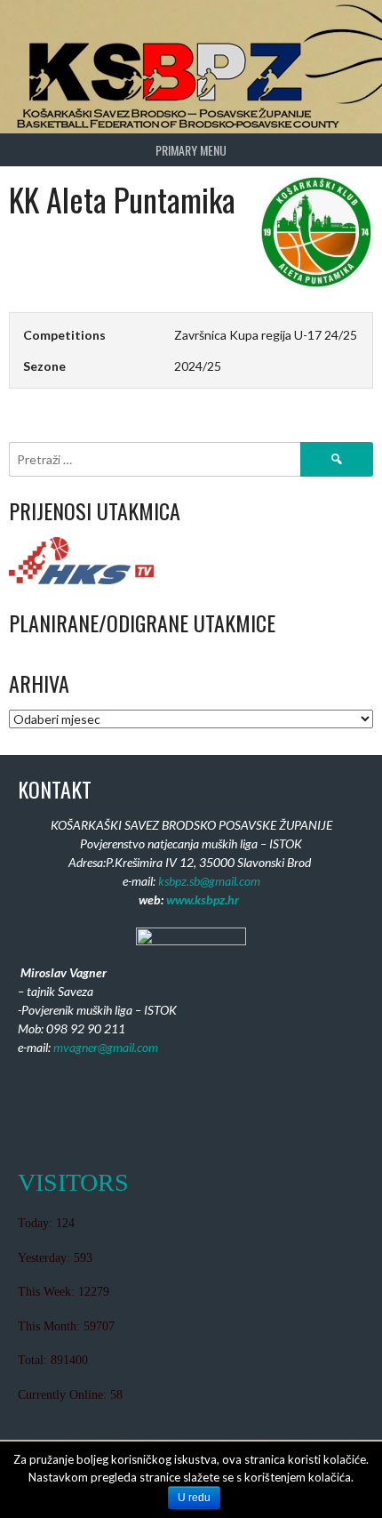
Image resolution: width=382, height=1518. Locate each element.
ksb (166, 880)
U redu (194, 1497)
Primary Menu (191, 150)
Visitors (73, 1182)
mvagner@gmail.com (105, 1047)
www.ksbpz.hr (202, 899)
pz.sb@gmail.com (217, 880)
